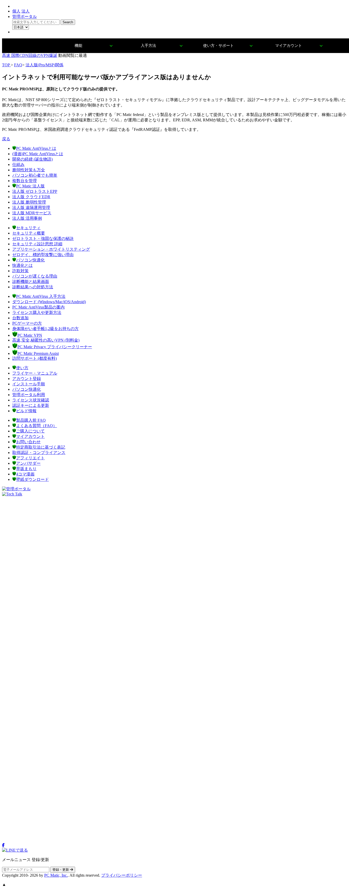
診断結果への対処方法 (32, 287)
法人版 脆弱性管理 (29, 202)
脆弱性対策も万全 (28, 170)
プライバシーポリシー (121, 875)
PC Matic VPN (29, 335)
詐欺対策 (20, 271)
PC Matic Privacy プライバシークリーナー (54, 347)
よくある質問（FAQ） (36, 425)
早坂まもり (26, 468)
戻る (6, 139)
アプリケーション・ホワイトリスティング (51, 249)
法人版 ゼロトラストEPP (34, 191)
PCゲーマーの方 (27, 323)
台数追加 (20, 318)
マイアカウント (288, 46)
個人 (16, 11)
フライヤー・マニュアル (34, 373)
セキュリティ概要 (28, 233)
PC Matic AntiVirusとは (36, 148)
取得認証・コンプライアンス (38, 452)
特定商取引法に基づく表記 (40, 447)
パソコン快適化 (30, 260)
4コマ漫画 (25, 474)
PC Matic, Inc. (56, 875)
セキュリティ (28, 228)
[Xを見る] (174, 841)
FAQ (18, 65)
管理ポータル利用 (28, 395)
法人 (25, 11)
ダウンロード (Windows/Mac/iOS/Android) (49, 302)
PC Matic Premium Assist (38, 353)
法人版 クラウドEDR (31, 197)
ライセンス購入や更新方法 (36, 312)
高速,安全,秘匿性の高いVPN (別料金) (45, 340)
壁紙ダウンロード (32, 479)
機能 (78, 46)
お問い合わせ (28, 442)
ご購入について (30, 431)
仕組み (18, 164)
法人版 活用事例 (27, 218)
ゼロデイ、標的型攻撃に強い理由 (43, 254)
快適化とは (22, 265)
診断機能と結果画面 (30, 281)
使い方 (22, 368)
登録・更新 (61, 870)
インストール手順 (28, 384)
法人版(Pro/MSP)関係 (44, 65)
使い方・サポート (218, 46)
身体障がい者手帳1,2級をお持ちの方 (45, 328)
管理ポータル (24, 16)
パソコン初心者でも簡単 (34, 175)
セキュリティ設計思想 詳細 (37, 244)
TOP (6, 65)
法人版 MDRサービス (31, 213)
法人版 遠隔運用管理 (31, 207)
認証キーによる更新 (30, 405)
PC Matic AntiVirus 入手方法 (40, 296)
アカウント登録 (26, 378)
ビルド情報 (26, 411)
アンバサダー (28, 463)
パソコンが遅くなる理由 (34, 276)
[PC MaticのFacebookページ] (3, 845)
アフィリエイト (30, 458)
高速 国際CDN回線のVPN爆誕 (29, 55)
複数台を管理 (24, 180)
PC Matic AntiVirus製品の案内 (38, 307)
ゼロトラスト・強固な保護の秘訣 (43, 238)
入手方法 (148, 46)
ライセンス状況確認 (30, 400)
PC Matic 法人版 (30, 186)
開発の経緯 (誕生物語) (32, 159)
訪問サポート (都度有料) (34, 358)
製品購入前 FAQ (31, 420)
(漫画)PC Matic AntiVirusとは (37, 154)
